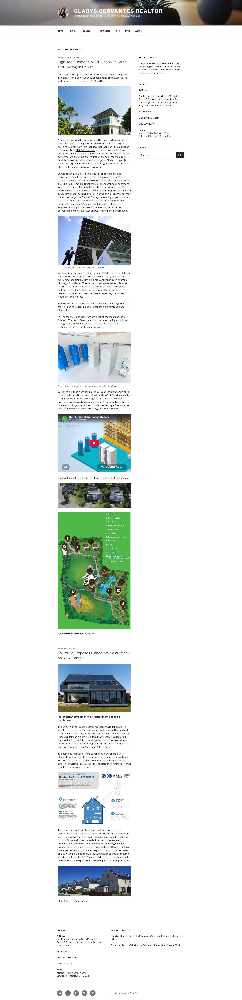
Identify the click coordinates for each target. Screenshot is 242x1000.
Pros (127, 31)
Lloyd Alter (63, 901)
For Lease (87, 31)
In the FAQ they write (109, 850)
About (138, 31)
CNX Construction (85, 150)
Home (60, 31)
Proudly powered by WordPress (125, 993)
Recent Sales (103, 31)
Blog (117, 31)
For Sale (73, 31)
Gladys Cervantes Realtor (118, 11)
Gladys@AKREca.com (149, 118)
